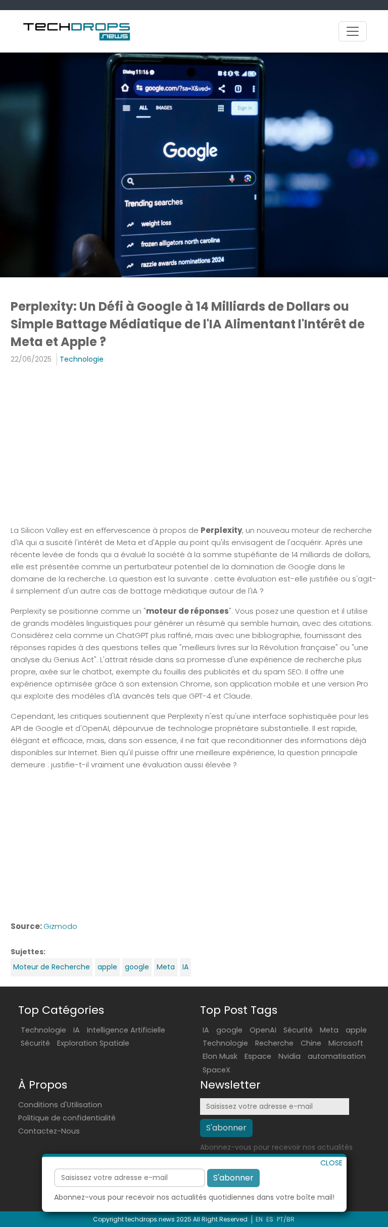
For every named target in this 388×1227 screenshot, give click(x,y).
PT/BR (286, 1219)
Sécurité (35, 1043)
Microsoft (345, 1043)
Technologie (82, 359)
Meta (166, 967)
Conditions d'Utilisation (60, 1105)
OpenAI (263, 1030)
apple (107, 967)
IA (185, 967)
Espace (258, 1056)
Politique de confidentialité (67, 1118)
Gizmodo (60, 926)
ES (269, 1219)
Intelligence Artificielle (126, 1030)
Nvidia (289, 1056)
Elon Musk (220, 1056)
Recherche (274, 1043)
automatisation (337, 1056)
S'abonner (233, 1178)
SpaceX (216, 1070)
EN (259, 1219)
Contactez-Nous (49, 1131)
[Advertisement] (194, 446)
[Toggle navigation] (352, 31)
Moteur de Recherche (51, 967)
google (137, 967)
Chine (311, 1043)
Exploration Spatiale (93, 1043)
